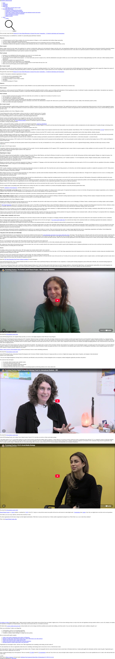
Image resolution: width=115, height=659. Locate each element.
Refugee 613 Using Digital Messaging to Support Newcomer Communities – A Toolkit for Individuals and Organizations (38, 33)
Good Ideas (5, 5)
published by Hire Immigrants (11, 187)
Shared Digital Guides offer (11, 519)
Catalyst (13, 512)
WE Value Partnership (7, 205)
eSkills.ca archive (9, 16)
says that (102, 129)
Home (4, 2)
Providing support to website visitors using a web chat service (15, 642)
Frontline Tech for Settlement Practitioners (14, 11)
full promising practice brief (12, 334)
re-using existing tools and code (13, 626)
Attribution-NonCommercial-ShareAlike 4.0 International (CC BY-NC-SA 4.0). (37, 657)
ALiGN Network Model (20, 120)
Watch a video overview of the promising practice (10, 349)
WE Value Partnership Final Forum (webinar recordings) (16, 259)
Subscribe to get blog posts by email (12, 7)
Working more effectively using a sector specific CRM (14, 639)
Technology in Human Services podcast (13, 10)
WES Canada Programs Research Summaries (14, 13)
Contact (7, 18)
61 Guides (32, 652)
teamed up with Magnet (42, 123)
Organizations (77, 512)
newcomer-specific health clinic (58, 219)
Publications (5, 4)
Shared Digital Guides (4, 512)
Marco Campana (9, 657)
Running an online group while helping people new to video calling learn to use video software (23, 638)
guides (84, 512)
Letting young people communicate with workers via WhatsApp (16, 637)
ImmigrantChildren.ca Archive (11, 14)
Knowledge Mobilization (8, 8)
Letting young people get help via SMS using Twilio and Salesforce (17, 641)
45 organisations (42, 652)
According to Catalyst (4, 622)
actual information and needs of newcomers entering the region (56, 235)
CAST (26, 512)
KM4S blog (5, 6)
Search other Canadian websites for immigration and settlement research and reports (22, 12)
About (4, 17)
